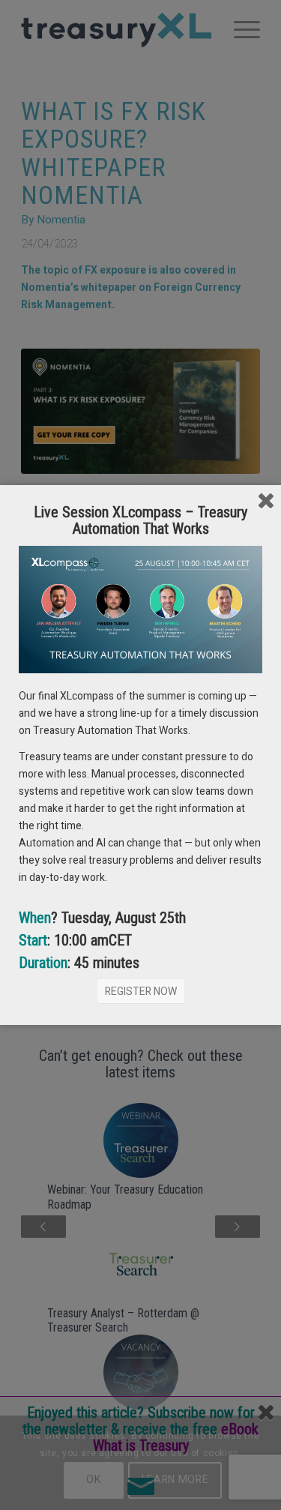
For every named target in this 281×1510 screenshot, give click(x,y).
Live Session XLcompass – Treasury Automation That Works (140, 520)
